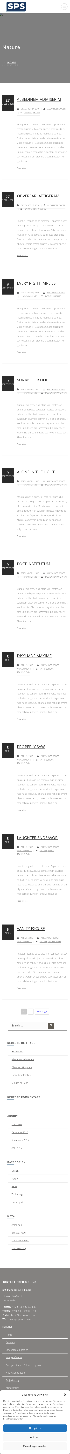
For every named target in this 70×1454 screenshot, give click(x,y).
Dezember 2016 (20, 1132)
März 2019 (17, 1124)
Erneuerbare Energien (17, 1349)
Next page (42, 1011)
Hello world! (17, 1051)
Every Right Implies (36, 283)
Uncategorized (19, 1202)
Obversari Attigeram (38, 195)
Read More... (22, 168)
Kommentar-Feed (20, 1240)
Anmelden (17, 1224)
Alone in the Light (36, 471)
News (65, 392)
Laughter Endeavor (37, 837)
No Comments (30, 296)
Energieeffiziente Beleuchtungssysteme (26, 1365)
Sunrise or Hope (33, 380)
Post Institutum (33, 563)
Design (28, 112)
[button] (65, 1394)
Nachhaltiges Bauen (16, 1372)
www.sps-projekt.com (19, 1319)
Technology (39, 209)
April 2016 (17, 1147)
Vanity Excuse (31, 928)
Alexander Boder (56, 108)
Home (11, 62)
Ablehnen (35, 1437)
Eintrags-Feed (19, 1232)
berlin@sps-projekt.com (23, 1315)
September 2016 (20, 1140)
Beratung (10, 1342)
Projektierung (12, 1380)
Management (12, 1387)
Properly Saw (31, 746)
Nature (36, 112)
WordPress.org (19, 1248)
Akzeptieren (35, 1428)
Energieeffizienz (14, 1357)
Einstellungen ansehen (35, 1446)
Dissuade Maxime (34, 655)
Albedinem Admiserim (39, 99)
